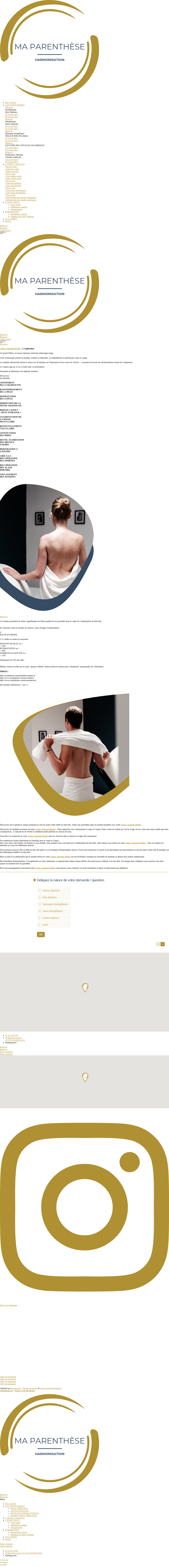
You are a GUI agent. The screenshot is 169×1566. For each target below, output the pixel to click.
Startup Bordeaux (30, 1388)
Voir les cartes (11, 167)
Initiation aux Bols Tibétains (22, 1535)
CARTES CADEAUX (15, 1518)
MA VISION (10, 1504)
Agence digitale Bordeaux (51, 1388)
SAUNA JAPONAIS (20, 1511)
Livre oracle (16, 1523)
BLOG (8, 1539)
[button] (4, 344)
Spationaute (16, 1388)
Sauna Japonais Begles (10, 349)
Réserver (9, 107)
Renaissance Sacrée (19, 1532)
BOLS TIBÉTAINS (19, 1508)
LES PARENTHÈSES (15, 1506)
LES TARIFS (11, 1537)
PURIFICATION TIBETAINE (24, 1516)
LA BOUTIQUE (12, 1520)
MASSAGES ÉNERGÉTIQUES (25, 1513)
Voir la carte (10, 174)
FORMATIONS (12, 1530)
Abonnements (16, 1527)
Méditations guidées (19, 1525)
